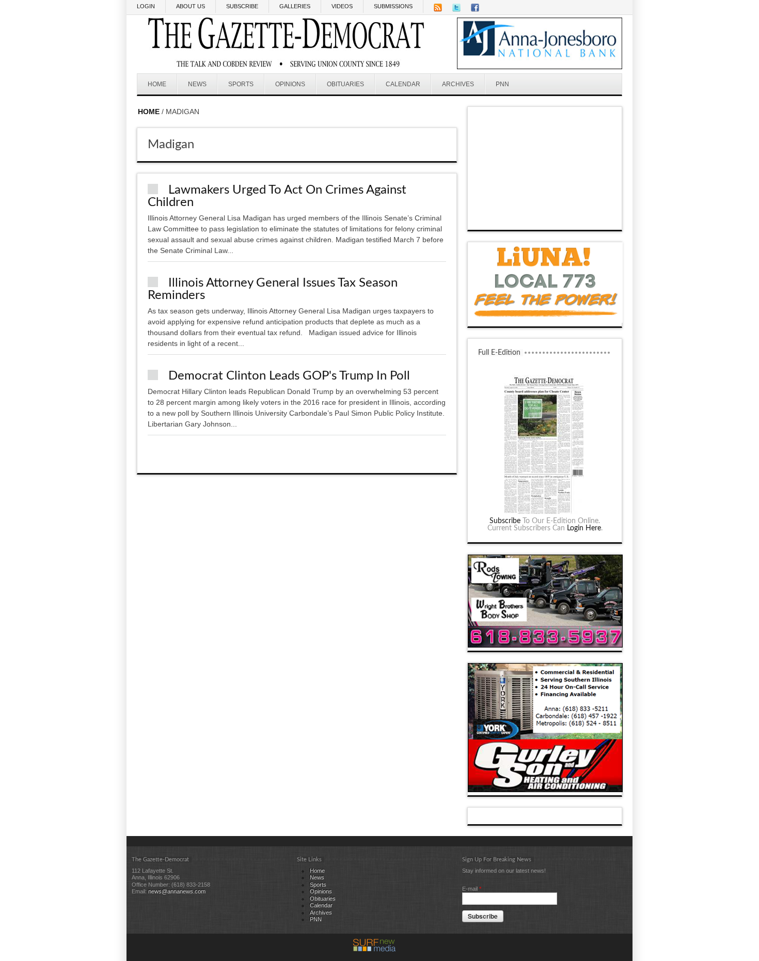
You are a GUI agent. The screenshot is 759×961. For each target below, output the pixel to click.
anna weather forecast (545, 219)
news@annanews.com (176, 891)
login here (584, 528)
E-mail (471, 889)
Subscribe (504, 521)
